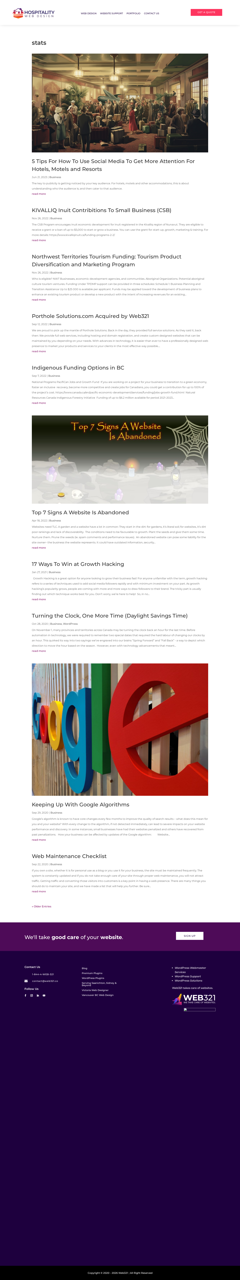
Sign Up (190, 935)
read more (39, 193)
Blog (84, 968)
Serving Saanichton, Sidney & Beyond (99, 984)
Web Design (88, 13)
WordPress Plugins (93, 978)
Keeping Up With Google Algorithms (80, 804)
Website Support (111, 13)
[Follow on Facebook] (25, 995)
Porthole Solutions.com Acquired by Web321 (90, 316)
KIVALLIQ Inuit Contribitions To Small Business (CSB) (101, 210)
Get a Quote (206, 12)
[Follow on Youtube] (43, 995)
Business (55, 177)
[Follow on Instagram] (31, 995)
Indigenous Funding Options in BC (78, 367)
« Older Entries (41, 906)
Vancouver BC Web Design (98, 995)
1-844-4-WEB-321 (43, 974)
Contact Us (151, 13)
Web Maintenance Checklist (69, 856)
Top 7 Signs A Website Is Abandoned (80, 512)
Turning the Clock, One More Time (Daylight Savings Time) (110, 615)
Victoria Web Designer (95, 990)
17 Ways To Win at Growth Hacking (79, 564)
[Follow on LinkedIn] (37, 995)
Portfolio (133, 13)
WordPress (70, 623)
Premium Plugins (92, 973)
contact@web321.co (45, 981)
